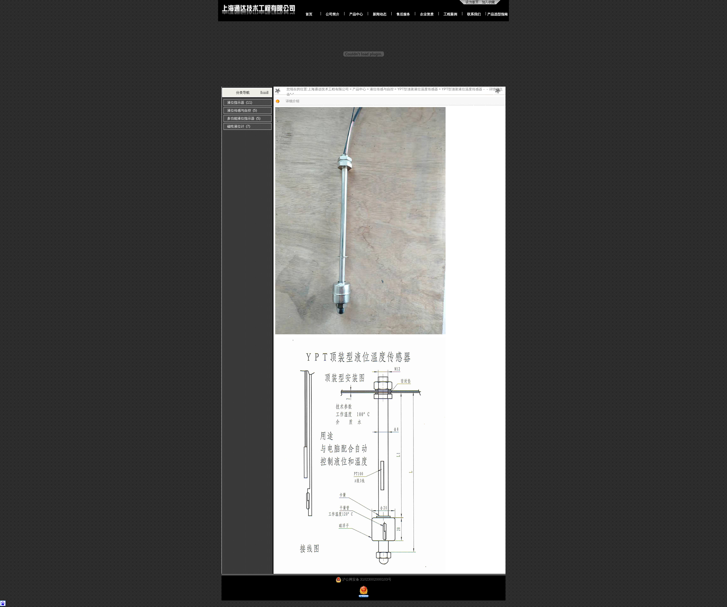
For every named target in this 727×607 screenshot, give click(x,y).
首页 (309, 14)
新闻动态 (380, 14)
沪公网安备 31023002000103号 (366, 579)
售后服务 (403, 14)
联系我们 (474, 14)
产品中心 (356, 14)
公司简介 (332, 14)
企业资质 (427, 14)
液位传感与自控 (239, 110)
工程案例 (450, 14)
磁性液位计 (235, 126)
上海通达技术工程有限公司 (328, 89)
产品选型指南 (497, 14)
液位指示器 (235, 103)
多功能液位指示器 (240, 118)
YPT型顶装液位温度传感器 (417, 89)
